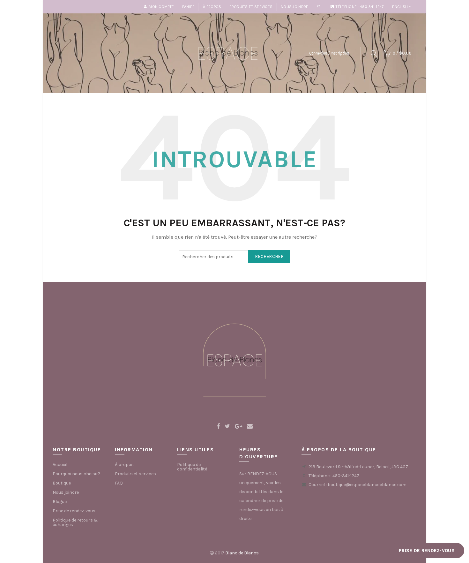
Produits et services (250, 6)
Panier (188, 6)
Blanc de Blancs (242, 553)
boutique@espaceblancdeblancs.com (367, 484)
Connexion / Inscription (329, 53)
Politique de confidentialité (192, 467)
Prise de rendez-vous (74, 511)
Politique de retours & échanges (75, 522)
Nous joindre (295, 6)
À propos (212, 6)
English (400, 6)
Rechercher (269, 256)
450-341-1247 (345, 475)
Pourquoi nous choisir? (76, 474)
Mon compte (161, 6)
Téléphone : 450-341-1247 (360, 6)
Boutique (62, 483)
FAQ (119, 483)
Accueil (60, 464)
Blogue (60, 501)
